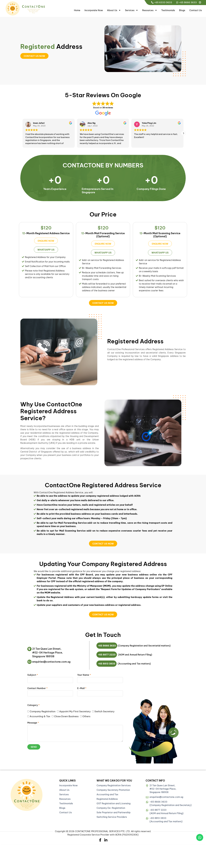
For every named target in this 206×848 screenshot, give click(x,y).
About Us (112, 10)
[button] (183, 133)
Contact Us (195, 10)
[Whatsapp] (199, 837)
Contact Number (37, 688)
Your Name (84, 675)
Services (129, 10)
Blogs (182, 10)
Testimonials (168, 10)
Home (77, 10)
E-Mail (81, 688)
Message (33, 723)
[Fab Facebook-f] (100, 840)
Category (33, 705)
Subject (32, 675)
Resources (147, 10)
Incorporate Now (94, 10)
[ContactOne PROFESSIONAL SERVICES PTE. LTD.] (26, 795)
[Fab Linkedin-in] (106, 840)
